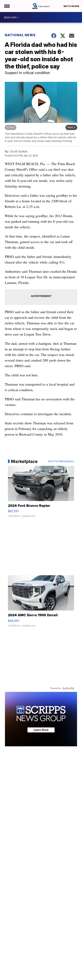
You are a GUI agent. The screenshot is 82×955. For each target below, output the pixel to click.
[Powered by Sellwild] (68, 688)
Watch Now (70, 6)
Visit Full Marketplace (61, 461)
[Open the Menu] (6, 6)
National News (20, 35)
